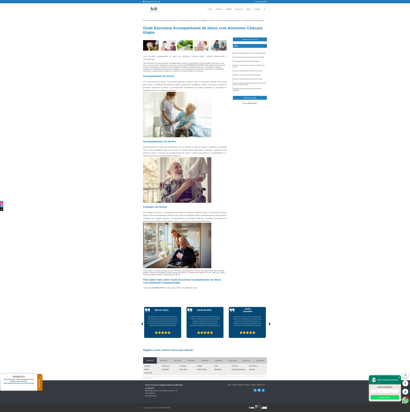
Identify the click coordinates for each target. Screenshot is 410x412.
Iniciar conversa (384, 397)
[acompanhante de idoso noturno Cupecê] (202, 45)
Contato (257, 9)
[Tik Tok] (263, 390)
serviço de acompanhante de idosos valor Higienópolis (250, 53)
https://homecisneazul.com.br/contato (19, 383)
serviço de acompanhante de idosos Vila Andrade (248, 79)
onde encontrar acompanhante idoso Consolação (248, 71)
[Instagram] (255, 390)
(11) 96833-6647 (262, 1)
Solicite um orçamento (249, 39)
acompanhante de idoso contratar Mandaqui (246, 61)
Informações (39, 383)
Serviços (238, 9)
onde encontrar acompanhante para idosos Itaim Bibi (249, 57)
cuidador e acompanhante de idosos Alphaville (247, 75)
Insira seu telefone (385, 387)
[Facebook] (259, 390)
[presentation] (139, 332)
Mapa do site (261, 385)
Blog (248, 9)
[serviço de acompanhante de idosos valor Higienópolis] (185, 45)
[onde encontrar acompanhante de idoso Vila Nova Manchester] (219, 45)
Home (210, 9)
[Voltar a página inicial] (153, 9)
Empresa (219, 9)
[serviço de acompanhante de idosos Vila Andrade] (151, 45)
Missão (229, 9)
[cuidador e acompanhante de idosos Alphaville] (168, 45)
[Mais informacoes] (264, 9)
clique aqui (171, 288)
